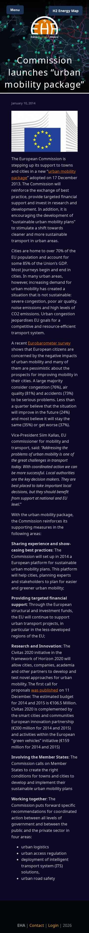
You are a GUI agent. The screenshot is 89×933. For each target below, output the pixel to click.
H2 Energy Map (66, 10)
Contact (36, 925)
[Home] (44, 27)
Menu (15, 10)
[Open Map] (44, 46)
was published (44, 690)
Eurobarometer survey (49, 343)
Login (53, 925)
